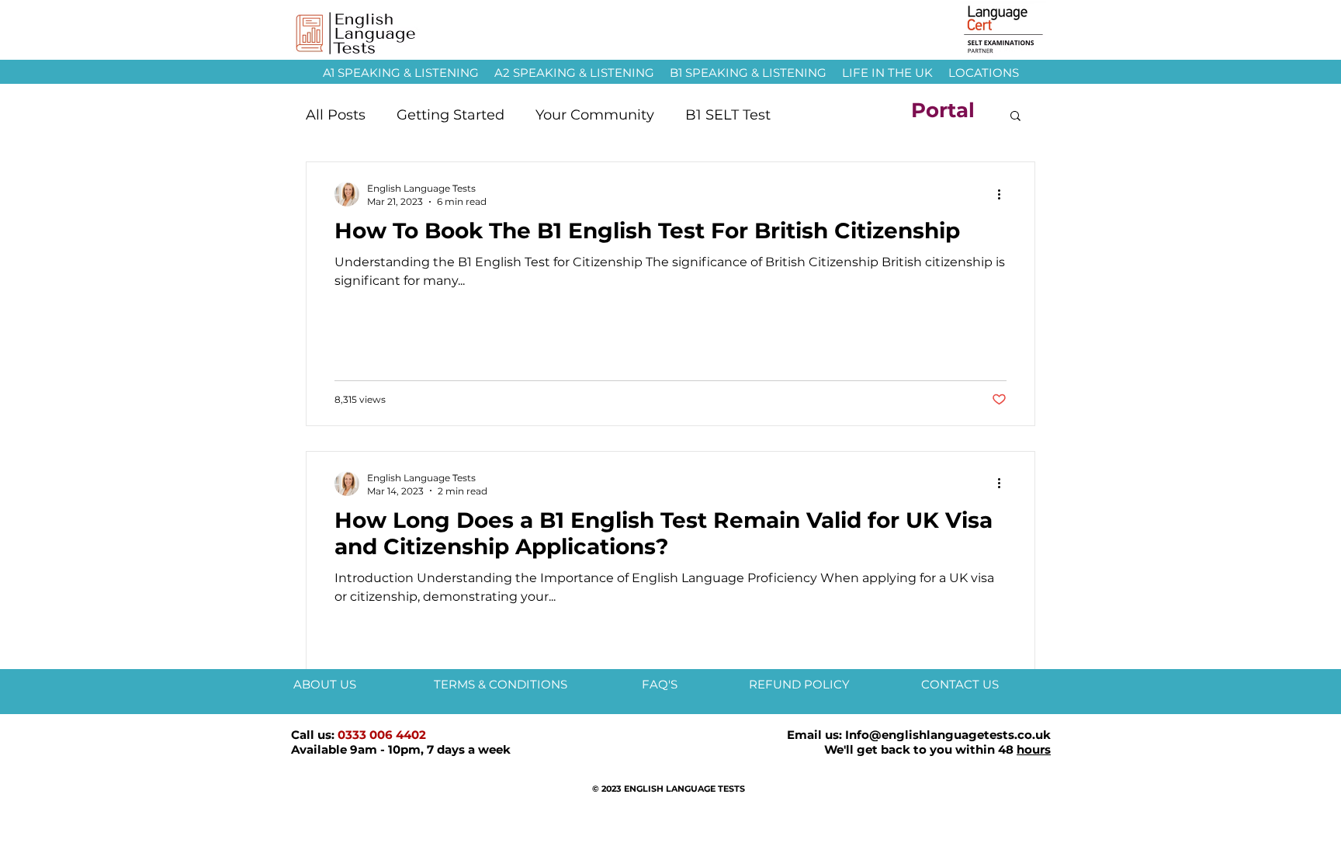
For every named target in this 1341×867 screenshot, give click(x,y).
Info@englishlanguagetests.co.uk (948, 734)
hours (1034, 749)
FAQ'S (661, 684)
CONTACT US (960, 684)
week (494, 749)
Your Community (594, 114)
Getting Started (450, 114)
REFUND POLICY (799, 684)
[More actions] (1004, 194)
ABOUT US (324, 684)
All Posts (336, 114)
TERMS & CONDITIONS (502, 684)
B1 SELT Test (728, 114)
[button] (1015, 117)
